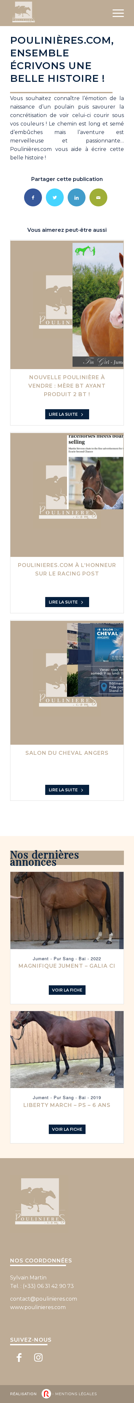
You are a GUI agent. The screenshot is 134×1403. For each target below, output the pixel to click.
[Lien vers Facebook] (19, 1357)
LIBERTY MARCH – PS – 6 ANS (67, 1105)
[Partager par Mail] (98, 197)
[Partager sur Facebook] (33, 197)
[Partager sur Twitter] (55, 197)
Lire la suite (64, 414)
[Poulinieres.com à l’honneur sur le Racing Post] (67, 495)
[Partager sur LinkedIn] (77, 197)
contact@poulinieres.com (43, 1299)
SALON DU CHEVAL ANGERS (67, 753)
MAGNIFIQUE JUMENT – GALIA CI (67, 966)
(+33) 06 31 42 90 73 (48, 1286)
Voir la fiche (67, 990)
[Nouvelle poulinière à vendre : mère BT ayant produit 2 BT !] (67, 305)
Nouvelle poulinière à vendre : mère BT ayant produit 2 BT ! (67, 385)
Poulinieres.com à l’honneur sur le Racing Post (67, 569)
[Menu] (115, 13)
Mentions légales (76, 1394)
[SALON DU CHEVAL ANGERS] (67, 683)
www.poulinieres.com (38, 1307)
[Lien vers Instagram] (38, 1357)
